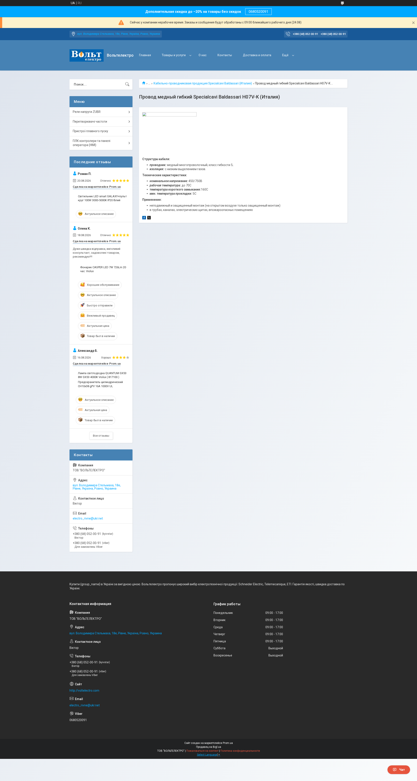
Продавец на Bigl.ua (208, 746)
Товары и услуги (174, 55)
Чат (402, 769)
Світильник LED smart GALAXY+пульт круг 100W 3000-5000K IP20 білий (102, 198)
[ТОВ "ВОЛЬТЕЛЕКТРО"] (87, 55)
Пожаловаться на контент (202, 750)
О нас (203, 55)
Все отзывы (101, 435)
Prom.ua (228, 743)
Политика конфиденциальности (240, 750)
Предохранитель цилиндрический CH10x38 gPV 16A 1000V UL (100, 384)
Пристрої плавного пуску (90, 131)
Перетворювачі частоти (90, 121)
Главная (145, 55)
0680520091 (258, 12)
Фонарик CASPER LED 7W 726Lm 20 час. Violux (103, 269)
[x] (149, 218)
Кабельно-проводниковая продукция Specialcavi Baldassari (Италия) (203, 83)
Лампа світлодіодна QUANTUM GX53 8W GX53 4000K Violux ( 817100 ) (102, 375)
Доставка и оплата (257, 55)
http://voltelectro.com (84, 690)
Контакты (224, 55)
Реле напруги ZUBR (87, 111)
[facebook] (144, 218)
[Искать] (127, 84)
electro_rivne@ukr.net (88, 518)
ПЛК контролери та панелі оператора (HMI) (91, 143)
